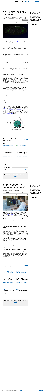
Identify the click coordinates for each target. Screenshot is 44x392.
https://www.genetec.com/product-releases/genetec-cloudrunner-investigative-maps (16, 247)
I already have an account (15, 177)
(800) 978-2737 (19, 109)
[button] (3, 1)
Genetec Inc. (7, 192)
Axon (17, 41)
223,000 (5, 108)
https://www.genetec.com (18, 262)
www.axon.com (11, 109)
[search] (4, 1)
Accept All (41, 390)
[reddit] (16, 22)
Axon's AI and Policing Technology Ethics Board (10, 45)
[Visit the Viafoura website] (26, 172)
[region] (15, 171)
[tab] (4, 169)
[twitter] (15, 22)
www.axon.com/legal (10, 113)
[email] (17, 22)
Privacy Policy (21, 390)
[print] (27, 22)
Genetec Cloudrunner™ (10, 214)
